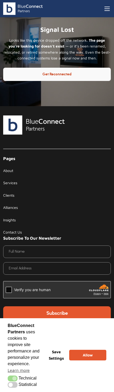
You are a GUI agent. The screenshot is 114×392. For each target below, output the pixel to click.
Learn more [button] (19, 370)
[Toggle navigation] (107, 9)
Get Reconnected (57, 74)
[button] (12, 378)
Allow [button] (88, 355)
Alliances (10, 207)
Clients (8, 195)
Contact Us (12, 232)
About (8, 170)
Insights (9, 220)
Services (10, 182)
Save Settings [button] (56, 355)
